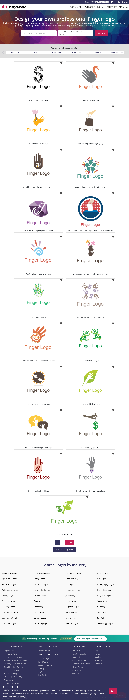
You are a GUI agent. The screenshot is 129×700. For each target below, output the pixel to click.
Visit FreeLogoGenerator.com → (90, 639)
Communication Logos (11, 618)
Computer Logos (9, 623)
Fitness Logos (39, 606)
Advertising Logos (9, 573)
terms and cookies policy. (14, 696)
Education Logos (41, 584)
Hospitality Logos (73, 578)
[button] (126, 52)
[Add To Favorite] (61, 62)
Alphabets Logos (9, 584)
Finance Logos (40, 601)
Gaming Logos (40, 618)
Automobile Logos (10, 590)
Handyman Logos (73, 573)
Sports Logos (102, 618)
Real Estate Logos (104, 590)
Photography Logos (105, 584)
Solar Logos (102, 606)
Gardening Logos (41, 623)
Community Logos (10, 612)
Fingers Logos (16, 52)
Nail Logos (97, 52)
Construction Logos (42, 573)
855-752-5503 (104, 2)
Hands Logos (56, 52)
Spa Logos (101, 612)
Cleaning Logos (8, 606)
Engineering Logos (42, 590)
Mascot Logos (71, 612)
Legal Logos (71, 601)
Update (101, 33)
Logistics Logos (72, 606)
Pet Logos (101, 578)
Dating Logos (39, 578)
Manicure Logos (117, 52)
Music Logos (102, 573)
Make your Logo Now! (65, 549)
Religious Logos (104, 595)
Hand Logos (76, 52)
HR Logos (70, 584)
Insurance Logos (73, 590)
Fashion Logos (40, 595)
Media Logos (71, 618)
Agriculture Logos (9, 578)
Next (70, 542)
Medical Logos (72, 623)
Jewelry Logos (71, 595)
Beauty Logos (8, 595)
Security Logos (103, 601)
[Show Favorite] (112, 2)
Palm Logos (36, 52)
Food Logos (39, 612)
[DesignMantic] (14, 7)
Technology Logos (105, 623)
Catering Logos (8, 601)
